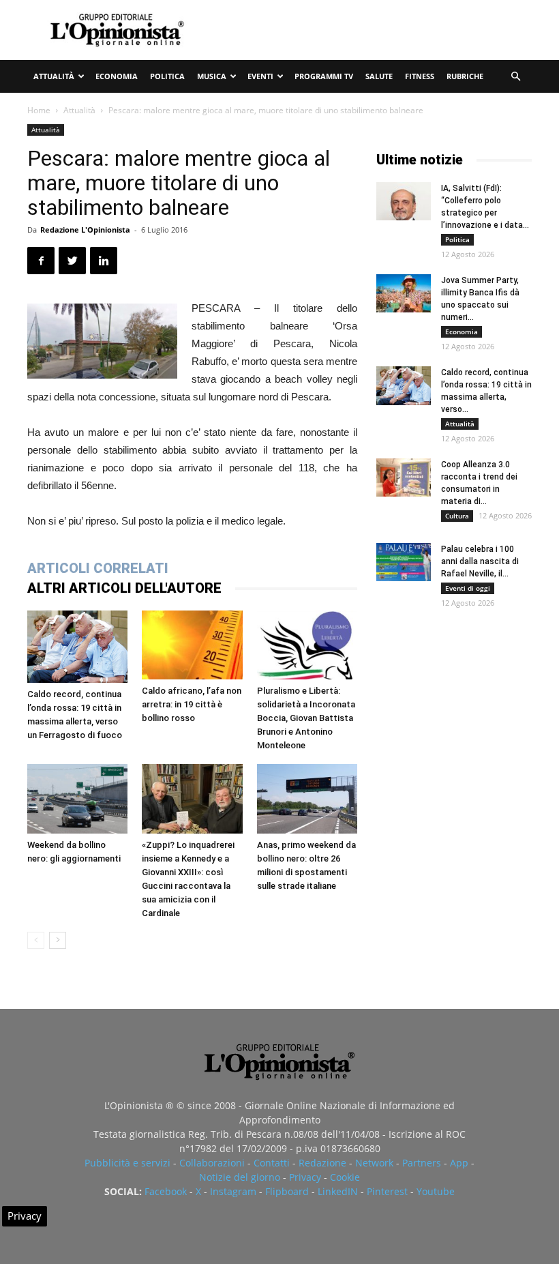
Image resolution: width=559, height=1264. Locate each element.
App (459, 1162)
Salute (379, 76)
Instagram (233, 1191)
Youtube (436, 1191)
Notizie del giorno (239, 1177)
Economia (116, 76)
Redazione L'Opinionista (85, 229)
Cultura (457, 515)
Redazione (322, 1162)
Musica (211, 76)
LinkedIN (338, 1191)
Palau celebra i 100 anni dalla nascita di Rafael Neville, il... (480, 561)
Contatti (272, 1162)
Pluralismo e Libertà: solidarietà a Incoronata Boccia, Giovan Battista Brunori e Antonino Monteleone (306, 718)
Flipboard (287, 1191)
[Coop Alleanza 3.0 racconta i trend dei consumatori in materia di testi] (403, 477)
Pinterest (387, 1191)
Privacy (305, 1177)
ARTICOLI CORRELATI (97, 568)
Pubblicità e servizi (127, 1162)
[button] (515, 76)
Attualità (53, 76)
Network (374, 1162)
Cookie (345, 1177)
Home (38, 110)
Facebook (166, 1191)
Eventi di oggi (467, 588)
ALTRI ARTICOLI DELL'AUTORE (124, 588)
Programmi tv (323, 76)
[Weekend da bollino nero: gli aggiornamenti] (77, 798)
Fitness (419, 76)
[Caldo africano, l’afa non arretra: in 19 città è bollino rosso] (192, 645)
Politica (167, 76)
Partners (421, 1162)
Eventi (260, 76)
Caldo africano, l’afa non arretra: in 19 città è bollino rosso (191, 704)
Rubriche (465, 76)
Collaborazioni (212, 1162)
